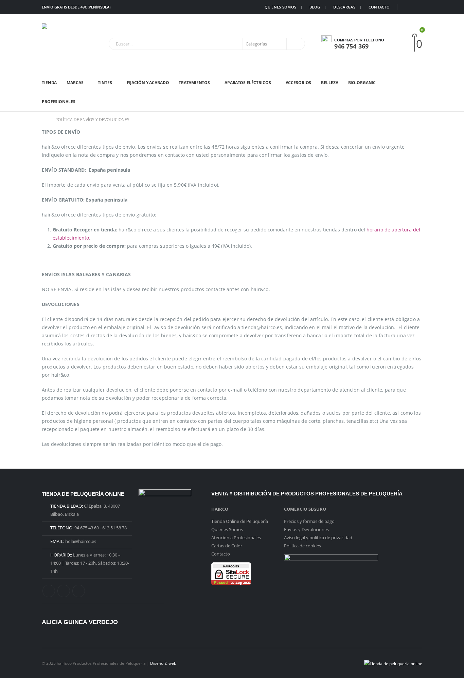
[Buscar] (295, 44)
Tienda (49, 83)
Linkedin (78, 591)
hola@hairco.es (80, 541)
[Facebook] (407, 7)
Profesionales (58, 102)
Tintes (105, 83)
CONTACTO (379, 7)
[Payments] (393, 662)
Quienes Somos (227, 529)
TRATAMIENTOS (194, 83)
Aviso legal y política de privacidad (318, 537)
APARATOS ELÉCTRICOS (248, 83)
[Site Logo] (62, 43)
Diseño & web (163, 663)
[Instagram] (417, 7)
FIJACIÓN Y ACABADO (148, 83)
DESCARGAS (344, 7)
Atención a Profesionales (236, 537)
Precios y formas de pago (309, 521)
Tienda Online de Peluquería (239, 521)
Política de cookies (302, 546)
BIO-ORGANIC (362, 83)
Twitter (63, 591)
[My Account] (402, 44)
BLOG (314, 7)
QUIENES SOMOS (281, 7)
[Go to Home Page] (44, 120)
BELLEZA (329, 83)
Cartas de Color (226, 546)
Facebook (48, 591)
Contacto (220, 554)
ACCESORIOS (298, 83)
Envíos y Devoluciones (306, 529)
